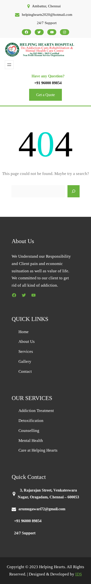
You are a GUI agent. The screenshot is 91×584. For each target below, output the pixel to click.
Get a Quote (45, 95)
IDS (78, 574)
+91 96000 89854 (48, 83)
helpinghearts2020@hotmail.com (47, 15)
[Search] (73, 191)
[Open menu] (9, 64)
